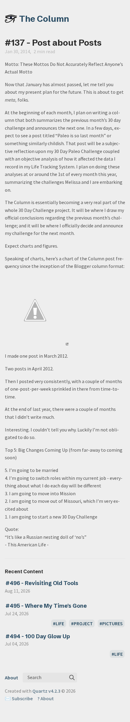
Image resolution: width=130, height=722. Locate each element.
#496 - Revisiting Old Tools (41, 583)
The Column (44, 19)
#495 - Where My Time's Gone (46, 605)
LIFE (60, 623)
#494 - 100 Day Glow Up (37, 636)
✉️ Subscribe (19, 698)
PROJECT (83, 623)
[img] (72, 677)
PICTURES (112, 623)
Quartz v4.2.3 (46, 691)
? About (45, 698)
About (11, 678)
